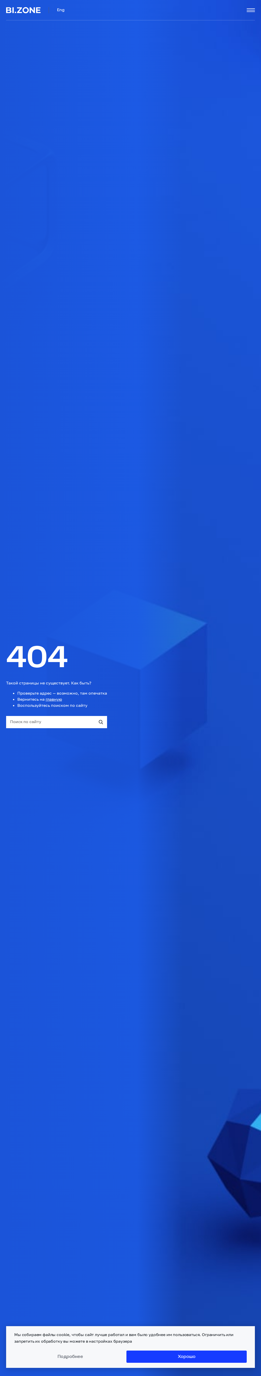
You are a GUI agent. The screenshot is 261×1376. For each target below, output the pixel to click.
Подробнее (70, 1356)
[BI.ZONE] (27, 10)
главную (54, 699)
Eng (60, 10)
